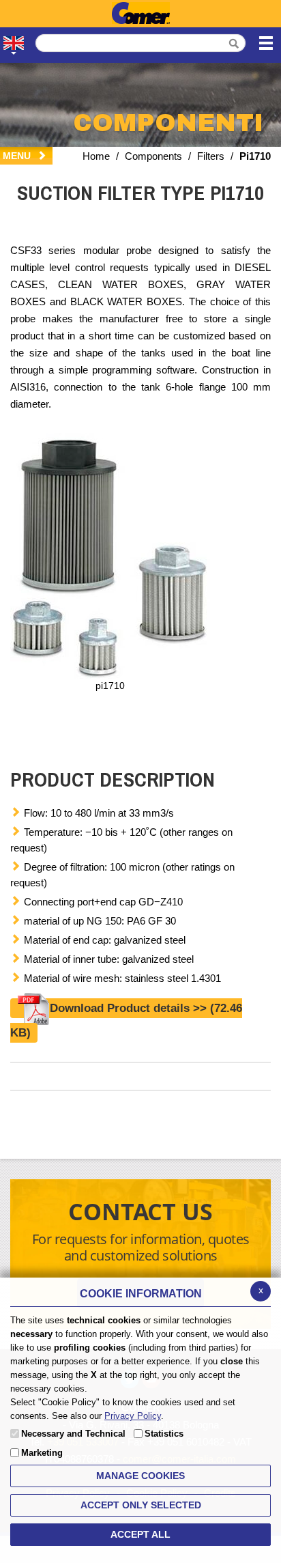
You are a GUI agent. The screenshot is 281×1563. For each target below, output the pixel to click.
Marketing (42, 1453)
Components (153, 156)
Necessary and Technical (73, 1433)
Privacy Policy (132, 1416)
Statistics (164, 1433)
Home (96, 156)
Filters (210, 156)
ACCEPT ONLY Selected (140, 1504)
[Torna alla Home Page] (140, 13)
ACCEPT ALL (140, 1534)
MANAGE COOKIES (140, 1475)
